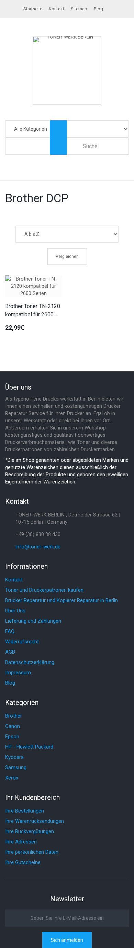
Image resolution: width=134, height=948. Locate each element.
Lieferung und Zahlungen (33, 621)
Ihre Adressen (21, 842)
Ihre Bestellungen (24, 811)
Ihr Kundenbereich (32, 797)
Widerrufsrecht (22, 642)
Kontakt (56, 8)
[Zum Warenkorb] (125, 159)
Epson (12, 736)
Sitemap (79, 8)
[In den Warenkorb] (24, 340)
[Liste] (125, 214)
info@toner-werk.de (37, 547)
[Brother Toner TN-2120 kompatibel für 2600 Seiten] (33, 286)
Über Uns (15, 611)
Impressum (18, 672)
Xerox (11, 778)
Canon (12, 726)
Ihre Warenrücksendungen (34, 821)
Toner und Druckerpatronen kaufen (44, 590)
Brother (13, 716)
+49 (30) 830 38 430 (37, 534)
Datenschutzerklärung (29, 662)
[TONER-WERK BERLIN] (67, 70)
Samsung (15, 767)
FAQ (9, 631)
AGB (10, 652)
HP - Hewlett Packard (29, 747)
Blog (10, 683)
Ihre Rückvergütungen (29, 831)
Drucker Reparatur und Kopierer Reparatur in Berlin (61, 600)
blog (98, 8)
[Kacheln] (114, 214)
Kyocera (14, 757)
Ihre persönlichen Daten (31, 852)
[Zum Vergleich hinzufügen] (10, 340)
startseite (32, 8)
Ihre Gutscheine (23, 862)
